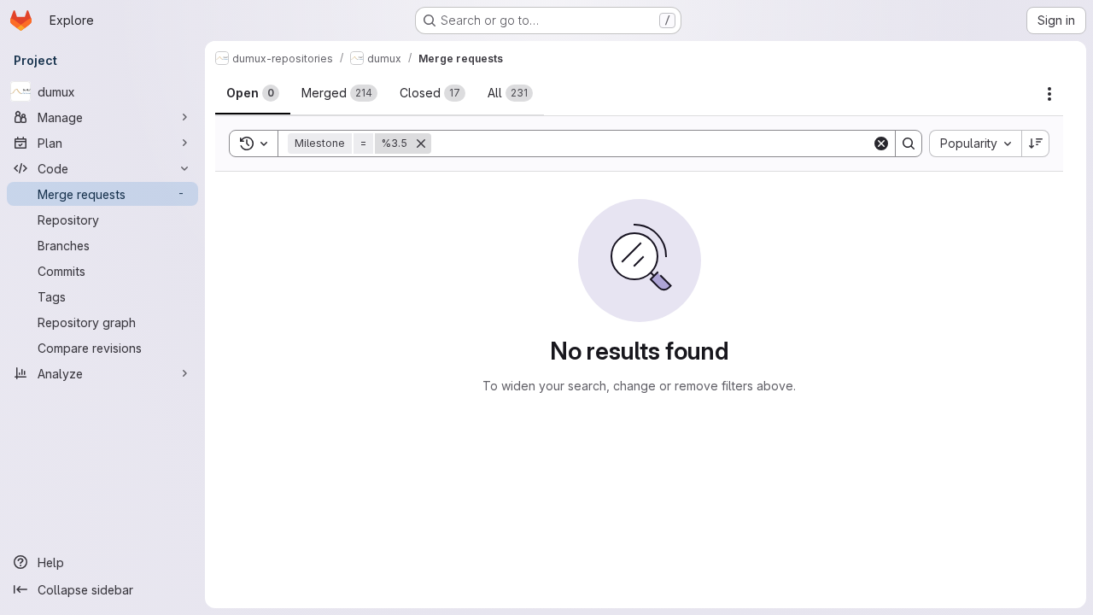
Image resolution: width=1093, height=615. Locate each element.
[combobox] (975, 143)
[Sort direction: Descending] (1035, 143)
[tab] (252, 93)
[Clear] (881, 143)
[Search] (908, 143)
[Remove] (421, 143)
